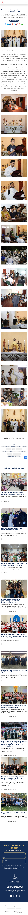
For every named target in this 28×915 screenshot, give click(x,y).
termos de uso (18, 908)
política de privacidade (14, 868)
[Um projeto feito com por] (14, 910)
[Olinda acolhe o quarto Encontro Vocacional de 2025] (14, 38)
